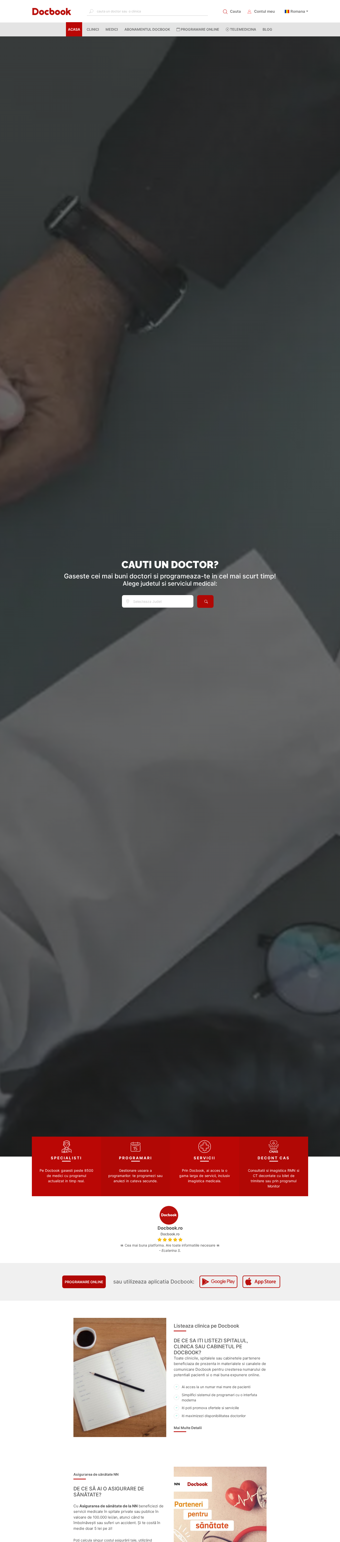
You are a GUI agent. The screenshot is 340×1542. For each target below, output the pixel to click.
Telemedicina (242, 29)
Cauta (235, 11)
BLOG (267, 29)
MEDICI (112, 29)
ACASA (75, 29)
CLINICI (93, 29)
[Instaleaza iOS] (261, 1281)
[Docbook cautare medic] (205, 601)
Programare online (84, 1282)
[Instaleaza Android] (218, 1281)
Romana (297, 11)
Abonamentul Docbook (147, 29)
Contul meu (264, 11)
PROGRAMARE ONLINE (199, 29)
